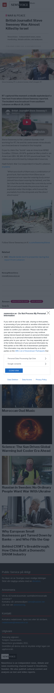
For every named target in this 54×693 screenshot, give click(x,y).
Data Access (27, 380)
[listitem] (27, 358)
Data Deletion (12, 380)
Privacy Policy (41, 380)
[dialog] (27, 346)
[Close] (49, 313)
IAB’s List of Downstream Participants (30, 351)
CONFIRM (14, 371)
